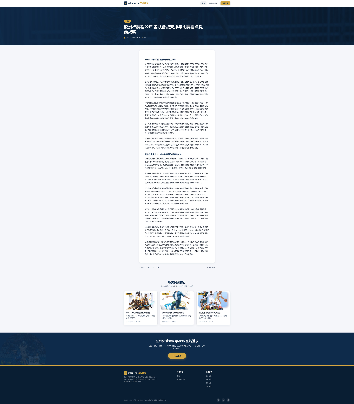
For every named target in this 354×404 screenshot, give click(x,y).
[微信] (218, 400)
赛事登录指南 (213, 3)
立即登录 (225, 3)
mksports (136, 3)
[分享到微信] (148, 267)
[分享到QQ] (158, 267)
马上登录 (177, 356)
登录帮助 (208, 376)
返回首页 (212, 267)
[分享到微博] (153, 267)
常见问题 (208, 383)
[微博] (223, 400)
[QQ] (228, 400)
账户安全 (208, 379)
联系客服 (208, 386)
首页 (203, 3)
